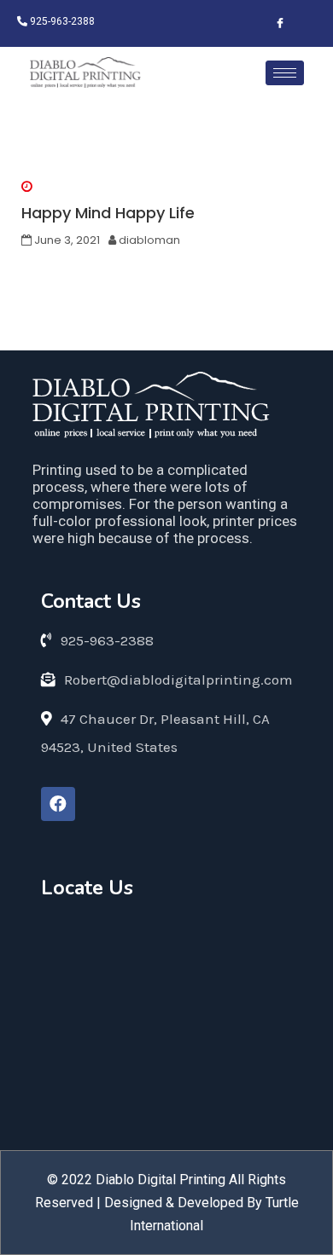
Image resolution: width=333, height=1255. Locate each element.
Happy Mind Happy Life (108, 212)
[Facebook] (58, 804)
